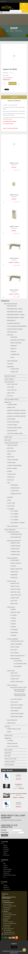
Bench (9, 454)
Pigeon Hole (14, 571)
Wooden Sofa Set (16, 493)
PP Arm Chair (8, 735)
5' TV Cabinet (14, 514)
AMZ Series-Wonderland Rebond (18, 793)
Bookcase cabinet (10, 376)
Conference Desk (16, 534)
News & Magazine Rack (18, 655)
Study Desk (11, 506)
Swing (9, 731)
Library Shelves (16, 563)
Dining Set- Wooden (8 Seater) (16, 416)
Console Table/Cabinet (14, 465)
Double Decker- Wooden (15, 329)
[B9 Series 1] (6, 776)
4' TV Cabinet (14, 511)
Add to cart (12, 83)
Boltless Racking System (19, 687)
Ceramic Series (12, 404)
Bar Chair (10, 448)
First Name (4, 830)
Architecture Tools (17, 641)
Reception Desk (12, 720)
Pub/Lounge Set (12, 430)
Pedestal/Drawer (16, 708)
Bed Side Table (11, 306)
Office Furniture (9, 529)
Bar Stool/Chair (12, 384)
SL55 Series (14, 629)
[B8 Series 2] (6, 804)
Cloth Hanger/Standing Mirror (17, 326)
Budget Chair (15, 586)
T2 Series (13, 635)
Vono (12, 357)
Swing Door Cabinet (17, 716)
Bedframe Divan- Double (14, 311)
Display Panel (15, 647)
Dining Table (8, 437)
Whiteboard (18, 666)
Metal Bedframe (12, 361)
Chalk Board (18, 660)
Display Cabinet (12, 468)
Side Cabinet (14, 710)
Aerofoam (14, 337)
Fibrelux (13, 348)
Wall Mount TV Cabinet (18, 522)
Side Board (7, 752)
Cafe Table (10, 387)
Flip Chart (14, 649)
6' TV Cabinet (14, 516)
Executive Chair (16, 595)
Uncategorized (9, 764)
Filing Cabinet (15, 560)
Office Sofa (11, 670)
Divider (9, 471)
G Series (13, 618)
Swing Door (14, 371)
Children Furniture (13, 323)
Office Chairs (11, 581)
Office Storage (12, 685)
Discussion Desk (16, 537)
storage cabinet (9, 761)
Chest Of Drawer (12, 459)
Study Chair (11, 503)
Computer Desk (15, 545)
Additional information (14, 100)
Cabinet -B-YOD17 (14, 226)
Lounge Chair (11, 474)
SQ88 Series (14, 632)
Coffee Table (11, 462)
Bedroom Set (11, 320)
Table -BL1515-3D (14, 258)
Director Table (15, 612)
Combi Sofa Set (15, 488)
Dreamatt (14, 345)
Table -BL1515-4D (14, 289)
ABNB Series (14, 485)
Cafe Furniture (9, 382)
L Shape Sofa (15, 490)
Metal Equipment (12, 558)
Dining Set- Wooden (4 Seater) (16, 410)
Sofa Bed (10, 497)
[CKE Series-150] (6, 786)
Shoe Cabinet (8, 750)
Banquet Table (15, 543)
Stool (9, 500)
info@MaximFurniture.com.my (9, 934)
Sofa (8, 482)
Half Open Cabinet (16, 699)
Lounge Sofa (15, 678)
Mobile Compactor (16, 569)
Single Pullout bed (10, 758)
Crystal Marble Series (11, 399)
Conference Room (13, 532)
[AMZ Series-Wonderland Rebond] (6, 795)
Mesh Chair (14, 603)
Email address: (5, 832)
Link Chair (14, 600)
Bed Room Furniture (10, 303)
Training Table (15, 554)
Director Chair (15, 589)
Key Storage (15, 652)
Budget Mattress (16, 342)
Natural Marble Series (14, 427)
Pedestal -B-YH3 (14, 163)
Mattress (10, 334)
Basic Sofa (14, 673)
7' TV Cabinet (14, 519)
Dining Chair (11, 407)
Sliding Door (15, 368)
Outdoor (7, 726)
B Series (13, 609)
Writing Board (15, 658)
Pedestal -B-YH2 (14, 194)
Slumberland (15, 354)
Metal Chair (11, 393)
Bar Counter (11, 451)
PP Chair (10, 395)
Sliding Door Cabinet (17, 713)
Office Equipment (12, 639)
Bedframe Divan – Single (14, 308)
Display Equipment (16, 644)
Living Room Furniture (11, 443)
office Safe (14, 702)
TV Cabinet (10, 508)
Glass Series (11, 419)
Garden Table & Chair (14, 728)
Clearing (10, 740)
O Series (13, 623)
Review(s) (12, 72)
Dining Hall (7, 402)
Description (14, 97)
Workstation (11, 723)
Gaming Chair (15, 597)
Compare (18, 84)
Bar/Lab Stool (15, 583)
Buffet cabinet (9, 379)
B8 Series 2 (18, 802)
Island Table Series (13, 422)
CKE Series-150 (18, 784)
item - (24, 6)
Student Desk (15, 548)
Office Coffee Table (17, 681)
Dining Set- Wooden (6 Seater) (16, 413)
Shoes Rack (11, 477)
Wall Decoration (12, 526)
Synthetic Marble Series (15, 433)
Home (7, 30)
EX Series (14, 615)
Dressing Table (12, 332)
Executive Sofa (15, 675)
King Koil (13, 351)
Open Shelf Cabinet (17, 705)
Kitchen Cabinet (12, 424)
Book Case (10, 456)
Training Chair (15, 551)
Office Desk (11, 607)
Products (11, 30)
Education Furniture (14, 540)
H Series (13, 621)
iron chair (7, 440)
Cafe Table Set (12, 390)
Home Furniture (12, 743)
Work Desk (14, 577)
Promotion (7, 738)
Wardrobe (10, 366)
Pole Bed (10, 363)
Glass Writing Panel (20, 663)
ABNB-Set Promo (12, 445)
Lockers (13, 566)
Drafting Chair (15, 592)
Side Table (10, 480)
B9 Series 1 (18, 775)
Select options (16, 265)
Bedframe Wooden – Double (16, 314)
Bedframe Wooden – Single (15, 317)
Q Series (13, 626)
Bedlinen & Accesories (18, 340)
